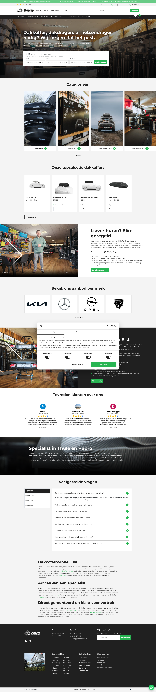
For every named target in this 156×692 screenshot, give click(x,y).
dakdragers (42, 597)
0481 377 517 (135, 5)
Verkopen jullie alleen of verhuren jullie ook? (73, 505)
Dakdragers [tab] (29, 495)
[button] (76, 155)
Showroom (55, 10)
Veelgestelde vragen (104, 667)
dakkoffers (62, 575)
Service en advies (42, 10)
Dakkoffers (83, 660)
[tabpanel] (92, 519)
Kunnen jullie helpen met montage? (70, 531)
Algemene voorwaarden (79, 689)
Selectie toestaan (77, 364)
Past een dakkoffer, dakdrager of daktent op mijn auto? (78, 543)
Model (48, 59)
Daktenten (83, 668)
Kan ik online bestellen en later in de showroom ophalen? (79, 493)
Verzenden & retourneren (101, 5)
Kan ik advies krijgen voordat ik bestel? (71, 511)
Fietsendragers (84, 665)
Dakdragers (83, 657)
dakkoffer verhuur (66, 571)
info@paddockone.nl (121, 5)
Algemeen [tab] (29, 491)
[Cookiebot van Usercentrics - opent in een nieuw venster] (109, 326)
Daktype (73, 59)
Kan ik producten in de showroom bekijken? (74, 524)
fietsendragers (95, 612)
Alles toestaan (103, 364)
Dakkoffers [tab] (29, 500)
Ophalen (100, 665)
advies (57, 595)
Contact (64, 10)
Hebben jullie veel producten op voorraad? (73, 518)
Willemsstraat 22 (58, 635)
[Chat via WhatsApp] (151, 687)
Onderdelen (85, 16)
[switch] (67, 357)
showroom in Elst (73, 610)
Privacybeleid (91, 689)
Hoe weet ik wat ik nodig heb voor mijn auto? (74, 537)
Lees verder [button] (78, 427)
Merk (27, 59)
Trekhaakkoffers (46, 16)
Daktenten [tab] (29, 505)
